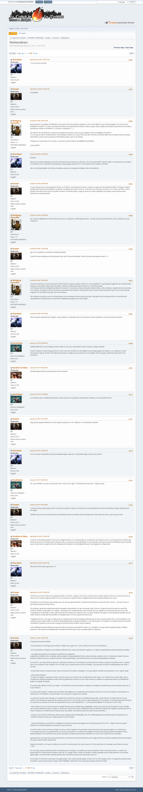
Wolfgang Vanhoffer (16, 121)
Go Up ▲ (133, 790)
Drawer (16, 89)
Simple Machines (22, 789)
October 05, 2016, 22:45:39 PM (39, 154)
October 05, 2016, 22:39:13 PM (39, 121)
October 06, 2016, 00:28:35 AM (39, 183)
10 (34, 53)
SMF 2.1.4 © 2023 (12, 789)
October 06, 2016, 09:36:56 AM (39, 215)
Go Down (12, 53)
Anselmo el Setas (20, 367)
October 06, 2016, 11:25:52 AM (39, 248)
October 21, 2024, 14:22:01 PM (39, 638)
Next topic (129, 48)
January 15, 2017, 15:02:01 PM (38, 480)
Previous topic (119, 48)
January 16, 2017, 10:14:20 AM (38, 504)
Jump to (104, 777)
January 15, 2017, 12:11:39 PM (38, 419)
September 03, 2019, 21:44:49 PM (39, 536)
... (26, 53)
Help (117, 790)
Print (131, 53)
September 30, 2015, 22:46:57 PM (39, 89)
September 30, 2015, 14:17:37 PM (39, 59)
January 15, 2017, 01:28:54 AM (38, 343)
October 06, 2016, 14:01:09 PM (39, 313)
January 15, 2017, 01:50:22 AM (38, 367)
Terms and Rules (124, 790)
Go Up (11, 768)
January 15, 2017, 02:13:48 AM (38, 394)
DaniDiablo (18, 343)
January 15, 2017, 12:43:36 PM (38, 450)
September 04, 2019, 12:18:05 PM (39, 592)
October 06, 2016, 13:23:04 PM (39, 280)
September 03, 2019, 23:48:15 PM (39, 563)
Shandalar (17, 59)
